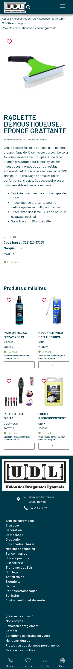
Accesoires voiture (24, 18)
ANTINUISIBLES (15, 577)
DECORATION (14, 530)
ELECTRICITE (13, 581)
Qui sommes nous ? (19, 616)
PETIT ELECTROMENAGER (21, 591)
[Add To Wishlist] (9, 300)
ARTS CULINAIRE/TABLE (20, 520)
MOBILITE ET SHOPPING (20, 549)
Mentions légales (18, 640)
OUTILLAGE (12, 572)
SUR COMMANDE (16, 553)
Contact (11, 631)
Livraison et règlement (22, 626)
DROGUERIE (13, 539)
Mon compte (14, 621)
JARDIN (10, 586)
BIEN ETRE (12, 525)
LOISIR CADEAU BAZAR (20, 544)
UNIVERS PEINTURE (17, 558)
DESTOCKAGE (14, 535)
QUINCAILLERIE (14, 563)
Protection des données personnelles (33, 645)
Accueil (6, 18)
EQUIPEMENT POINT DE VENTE (25, 600)
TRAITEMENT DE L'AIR (19, 567)
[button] (28, 7)
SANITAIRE (12, 595)
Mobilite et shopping (14, 23)
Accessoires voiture (51, 18)
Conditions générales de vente (28, 635)
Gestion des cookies (20, 650)
